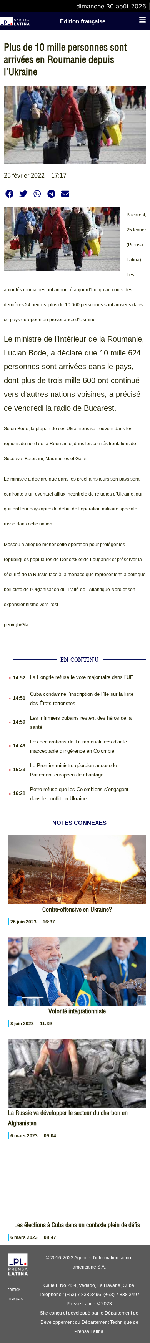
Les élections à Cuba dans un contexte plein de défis (77, 1225)
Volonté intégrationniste (77, 1011)
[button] (9, 193)
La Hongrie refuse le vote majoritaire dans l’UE (81, 677)
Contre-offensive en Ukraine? (77, 909)
